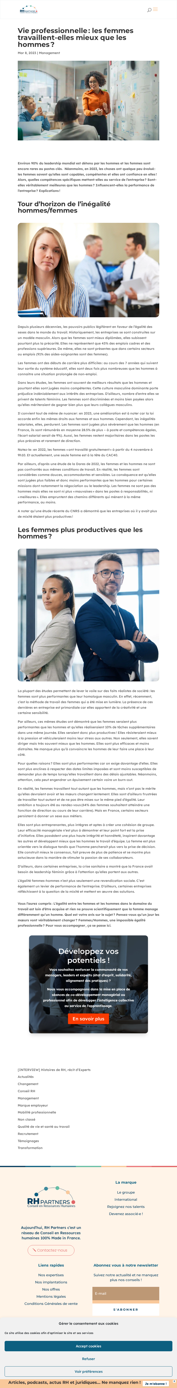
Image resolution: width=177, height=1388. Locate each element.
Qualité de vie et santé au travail (44, 1127)
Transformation (30, 1148)
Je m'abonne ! (156, 1383)
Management (49, 53)
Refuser (88, 1359)
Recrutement (28, 1134)
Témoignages (28, 1141)
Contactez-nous (52, 1250)
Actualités (26, 1077)
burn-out (125, 780)
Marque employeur (33, 1105)
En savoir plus (88, 1019)
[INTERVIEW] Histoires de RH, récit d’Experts (54, 1070)
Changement (28, 1084)
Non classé (26, 1119)
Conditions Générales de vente (51, 1303)
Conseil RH (26, 1091)
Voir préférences (89, 1371)
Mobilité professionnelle (37, 1112)
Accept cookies (88, 1346)
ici (108, 925)
